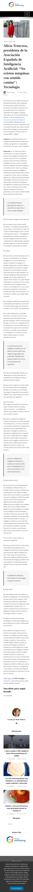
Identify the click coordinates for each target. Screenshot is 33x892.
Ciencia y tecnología (9, 41)
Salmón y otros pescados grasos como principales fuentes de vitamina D (16, 808)
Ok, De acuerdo (16, 888)
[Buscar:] (16, 823)
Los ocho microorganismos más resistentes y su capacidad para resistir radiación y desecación (16, 781)
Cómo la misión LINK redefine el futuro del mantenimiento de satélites (16, 753)
